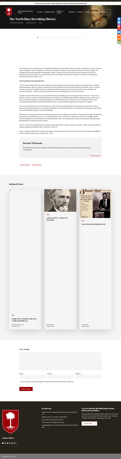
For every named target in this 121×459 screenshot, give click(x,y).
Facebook (65, 3)
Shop (87, 12)
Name (21, 374)
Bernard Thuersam (17, 23)
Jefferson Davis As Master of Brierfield (54, 417)
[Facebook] (119, 19)
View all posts (95, 155)
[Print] (119, 38)
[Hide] (120, 45)
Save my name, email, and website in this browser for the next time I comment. (47, 382)
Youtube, (58, 3)
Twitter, (52, 3)
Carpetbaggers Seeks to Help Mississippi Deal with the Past (60, 426)
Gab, (48, 3)
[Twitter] (119, 22)
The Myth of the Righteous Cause (53, 422)
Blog (40, 23)
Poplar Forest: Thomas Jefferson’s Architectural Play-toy (59, 413)
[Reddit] (119, 35)
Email (49, 374)
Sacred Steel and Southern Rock (52, 420)
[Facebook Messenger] (119, 32)
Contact (80, 12)
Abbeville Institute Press (25, 12)
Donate (94, 12)
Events (40, 12)
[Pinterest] (119, 29)
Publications (49, 12)
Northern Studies (36, 165)
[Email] (119, 42)
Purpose (72, 12)
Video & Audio (59, 12)
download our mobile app (78, 3)
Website (78, 374)
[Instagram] (119, 25)
